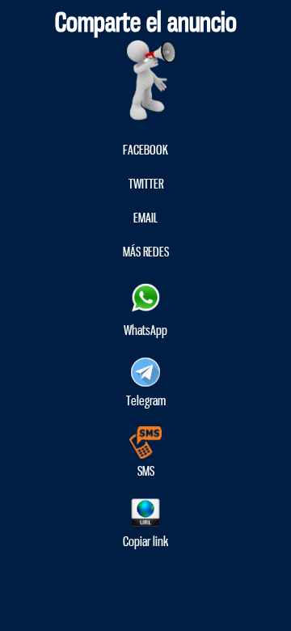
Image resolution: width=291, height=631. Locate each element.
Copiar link (145, 541)
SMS (145, 471)
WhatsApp (145, 330)
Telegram (146, 400)
